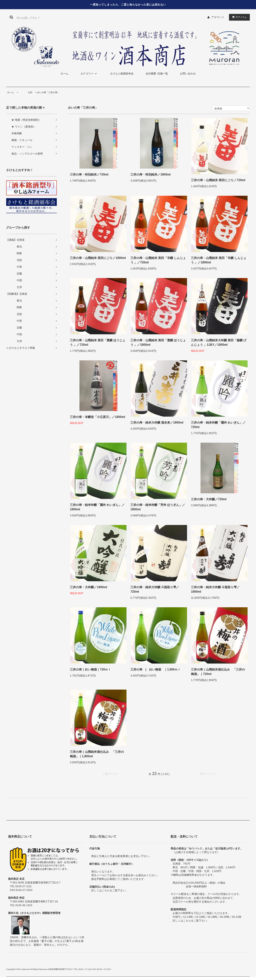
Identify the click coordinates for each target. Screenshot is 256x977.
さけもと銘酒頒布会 (122, 73)
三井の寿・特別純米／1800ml (150, 174)
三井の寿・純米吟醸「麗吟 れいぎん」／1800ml (97, 507)
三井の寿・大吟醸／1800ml (88, 587)
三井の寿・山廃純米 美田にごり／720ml (218, 180)
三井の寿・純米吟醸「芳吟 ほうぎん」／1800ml (157, 507)
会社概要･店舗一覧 (157, 73)
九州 (25, 92)
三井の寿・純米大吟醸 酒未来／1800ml (156, 422)
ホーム (64, 73)
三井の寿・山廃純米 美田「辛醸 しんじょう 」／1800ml (218, 260)
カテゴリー (87, 73)
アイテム (241, 17)
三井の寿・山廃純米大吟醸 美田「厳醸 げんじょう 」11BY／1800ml (218, 342)
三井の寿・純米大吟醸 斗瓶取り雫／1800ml (215, 589)
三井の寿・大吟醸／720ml (208, 499)
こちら (106, 890)
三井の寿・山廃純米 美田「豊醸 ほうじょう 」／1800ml (158, 342)
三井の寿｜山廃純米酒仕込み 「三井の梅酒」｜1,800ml (97, 754)
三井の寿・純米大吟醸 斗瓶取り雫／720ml (154, 589)
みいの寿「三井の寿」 (48, 92)
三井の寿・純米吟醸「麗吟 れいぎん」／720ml (218, 425)
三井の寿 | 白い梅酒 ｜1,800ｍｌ (155, 669)
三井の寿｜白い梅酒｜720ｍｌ (90, 669)
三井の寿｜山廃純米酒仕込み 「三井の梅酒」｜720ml (218, 672)
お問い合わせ (188, 73)
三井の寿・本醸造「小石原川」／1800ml (97, 416)
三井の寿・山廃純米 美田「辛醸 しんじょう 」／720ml (158, 260)
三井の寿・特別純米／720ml (89, 174)
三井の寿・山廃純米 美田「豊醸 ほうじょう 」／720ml (97, 342)
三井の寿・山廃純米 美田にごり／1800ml (98, 257)
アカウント (217, 17)
